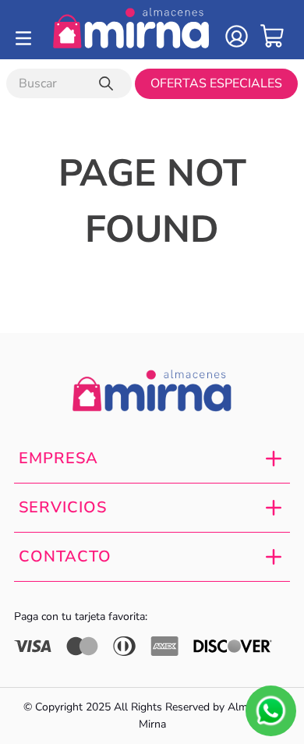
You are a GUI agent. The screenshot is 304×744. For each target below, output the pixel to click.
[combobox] (69, 83)
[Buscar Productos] (109, 83)
